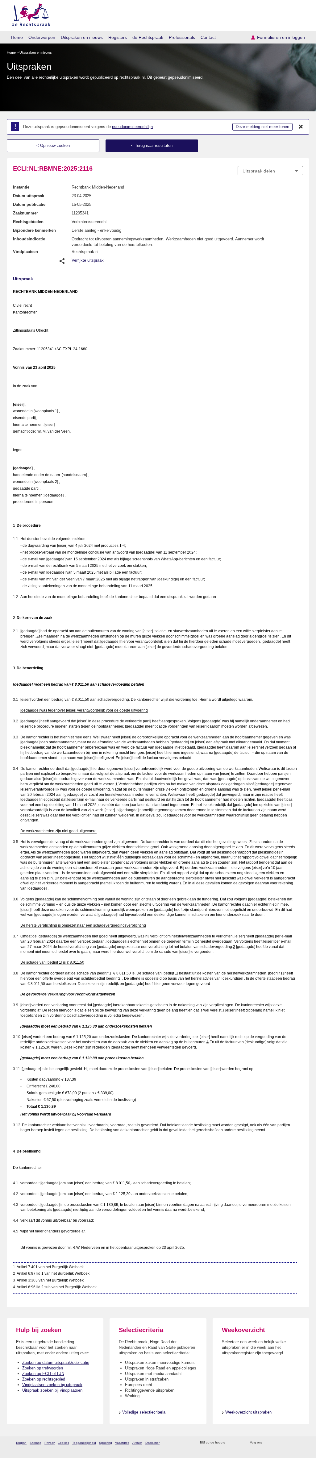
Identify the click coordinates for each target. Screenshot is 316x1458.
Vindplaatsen (25, 251)
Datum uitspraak (28, 195)
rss (231, 1442)
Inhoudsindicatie (29, 239)
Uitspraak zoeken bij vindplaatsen (52, 1390)
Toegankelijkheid (84, 1442)
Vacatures (122, 1442)
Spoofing (105, 1442)
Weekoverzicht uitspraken (248, 1412)
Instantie (21, 187)
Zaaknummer (25, 213)
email (239, 1442)
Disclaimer (152, 1442)
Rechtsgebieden (28, 221)
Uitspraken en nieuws (82, 37)
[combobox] (270, 170)
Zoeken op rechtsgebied (43, 1379)
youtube (300, 1442)
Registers (117, 37)
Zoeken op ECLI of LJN (43, 1373)
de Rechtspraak (147, 37)
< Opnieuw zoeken (53, 145)
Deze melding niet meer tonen (262, 126)
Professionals (182, 37)
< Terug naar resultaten (152, 145)
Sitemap (35, 1442)
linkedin (292, 1442)
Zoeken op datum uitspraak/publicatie (55, 1362)
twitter (267, 1442)
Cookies (63, 1442)
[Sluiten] (301, 127)
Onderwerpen (41, 37)
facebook (275, 1442)
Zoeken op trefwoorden (42, 1368)
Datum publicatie (29, 204)
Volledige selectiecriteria (143, 1412)
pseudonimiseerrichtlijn (132, 126)
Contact (208, 37)
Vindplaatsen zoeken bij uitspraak (52, 1384)
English (21, 1442)
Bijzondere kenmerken (34, 230)
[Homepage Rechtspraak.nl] (28, 14)
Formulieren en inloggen (281, 37)
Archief (137, 1442)
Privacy (49, 1442)
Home (17, 37)
